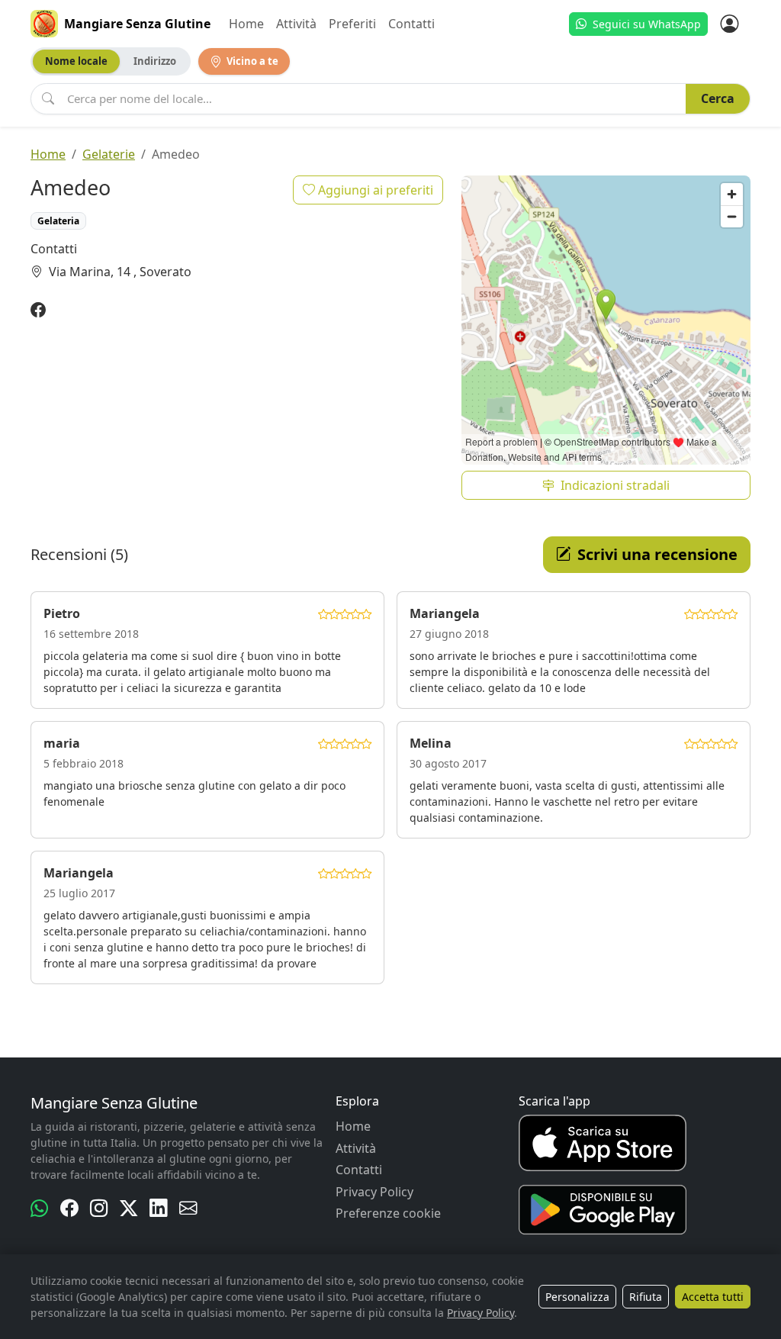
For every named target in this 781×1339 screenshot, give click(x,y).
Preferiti (352, 23)
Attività (296, 23)
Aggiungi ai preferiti (374, 190)
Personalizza (577, 1296)
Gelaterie (108, 154)
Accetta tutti (713, 1296)
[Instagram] (99, 1208)
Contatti (411, 23)
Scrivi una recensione (657, 554)
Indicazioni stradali (615, 485)
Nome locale (76, 61)
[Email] (188, 1208)
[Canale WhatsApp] (39, 1208)
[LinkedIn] (158, 1208)
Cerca (717, 98)
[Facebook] (38, 310)
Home (246, 23)
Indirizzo (154, 61)
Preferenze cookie (388, 1213)
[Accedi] (729, 23)
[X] (128, 1208)
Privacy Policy (374, 1191)
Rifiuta (645, 1296)
